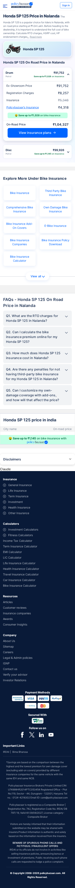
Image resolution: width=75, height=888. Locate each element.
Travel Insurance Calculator (21, 574)
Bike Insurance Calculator (19, 258)
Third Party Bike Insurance (55, 193)
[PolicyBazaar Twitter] (32, 734)
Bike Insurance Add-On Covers (19, 225)
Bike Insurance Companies (19, 242)
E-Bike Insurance (55, 225)
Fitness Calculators (20, 535)
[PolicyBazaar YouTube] (51, 734)
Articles (8, 602)
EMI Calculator (12, 552)
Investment (15, 502)
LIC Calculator (12, 557)
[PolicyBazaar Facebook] (22, 734)
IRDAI (6, 751)
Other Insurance (18, 513)
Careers (8, 652)
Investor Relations (14, 680)
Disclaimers (12, 459)
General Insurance (20, 485)
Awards (8, 619)
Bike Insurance (19, 193)
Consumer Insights (15, 624)
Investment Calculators (23, 529)
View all (36, 276)
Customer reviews (14, 607)
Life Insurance (17, 490)
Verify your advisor (15, 674)
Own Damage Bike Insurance (55, 209)
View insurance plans (35, 133)
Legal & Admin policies (17, 657)
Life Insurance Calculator (19, 563)
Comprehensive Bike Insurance (19, 209)
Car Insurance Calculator (19, 580)
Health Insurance (19, 507)
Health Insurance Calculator (21, 568)
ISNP (6, 663)
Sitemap (8, 646)
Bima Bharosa (20, 751)
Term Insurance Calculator (20, 546)
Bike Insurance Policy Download (55, 242)
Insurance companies (17, 613)
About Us (9, 641)
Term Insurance (18, 496)
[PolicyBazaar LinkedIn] (41, 734)
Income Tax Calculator (17, 540)
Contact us (10, 669)
